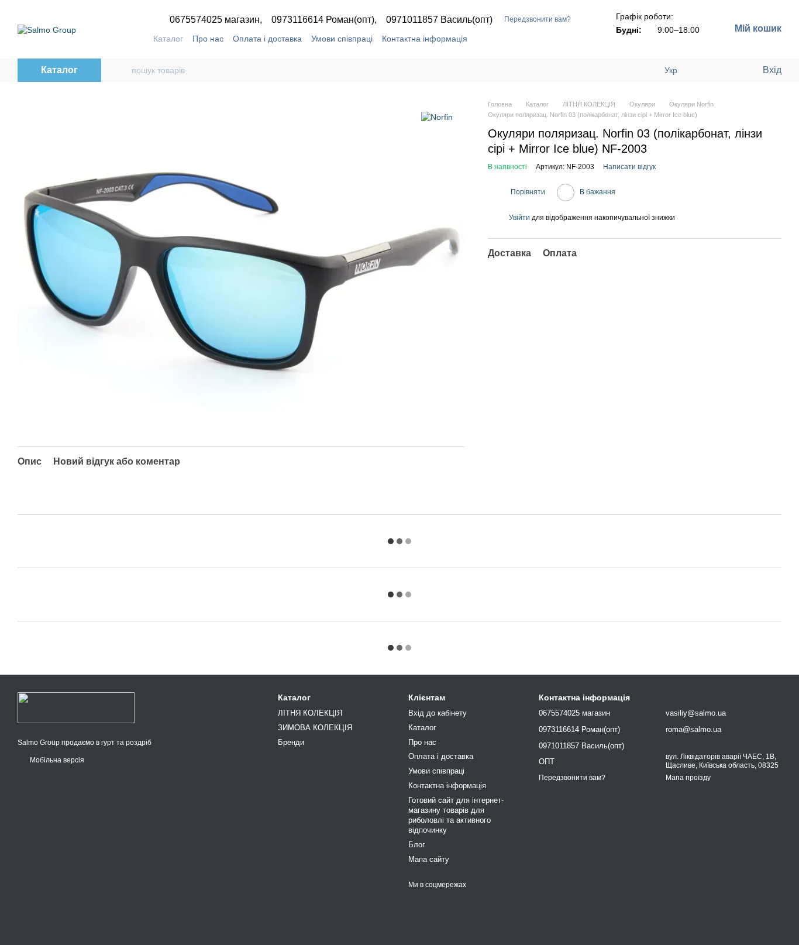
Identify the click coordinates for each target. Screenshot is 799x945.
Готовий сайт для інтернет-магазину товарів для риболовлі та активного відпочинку (456, 815)
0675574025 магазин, (216, 20)
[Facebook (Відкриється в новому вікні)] (550, 38)
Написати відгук (629, 167)
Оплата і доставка (267, 38)
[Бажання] (729, 70)
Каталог (168, 38)
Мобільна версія (56, 760)
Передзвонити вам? (537, 19)
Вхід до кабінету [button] (437, 713)
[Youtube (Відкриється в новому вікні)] (564, 38)
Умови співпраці (342, 38)
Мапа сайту (428, 859)
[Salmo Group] (76, 707)
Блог (416, 844)
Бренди (291, 742)
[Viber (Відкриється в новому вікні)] (578, 38)
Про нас (207, 38)
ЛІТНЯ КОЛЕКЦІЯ (310, 713)
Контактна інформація (424, 38)
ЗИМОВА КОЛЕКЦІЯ (315, 727)
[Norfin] (437, 116)
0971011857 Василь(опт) (439, 20)
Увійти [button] (519, 218)
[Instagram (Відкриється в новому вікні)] (536, 38)
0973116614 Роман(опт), (324, 20)
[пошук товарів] (122, 70)
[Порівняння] (705, 70)
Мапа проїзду (688, 778)
